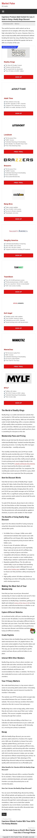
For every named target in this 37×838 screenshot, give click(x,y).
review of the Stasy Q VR (21, 603)
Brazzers (7, 166)
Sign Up (18, 77)
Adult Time (8, 98)
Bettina (17, 23)
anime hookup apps (13, 569)
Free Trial (18, 152)
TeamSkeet (8, 277)
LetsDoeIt (8, 135)
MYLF (6, 388)
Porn (4, 814)
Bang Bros (8, 204)
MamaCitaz (8, 349)
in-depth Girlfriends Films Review (24, 463)
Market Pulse (8, 3)
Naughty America (11, 240)
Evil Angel (8, 313)
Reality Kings (9, 62)
